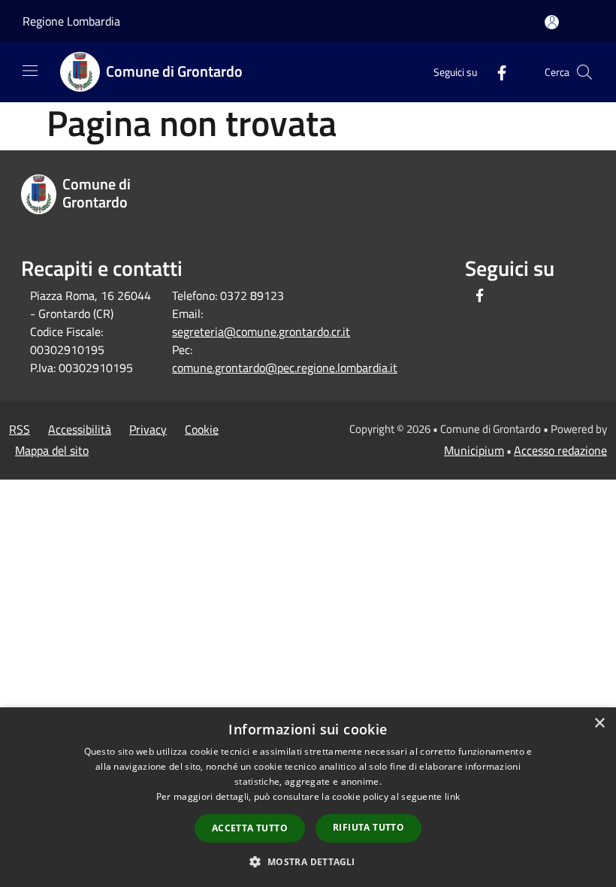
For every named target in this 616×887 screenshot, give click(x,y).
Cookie (202, 429)
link (452, 796)
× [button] (599, 723)
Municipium (474, 450)
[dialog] (308, 797)
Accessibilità (79, 429)
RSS (19, 429)
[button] (308, 861)
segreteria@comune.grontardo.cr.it (261, 331)
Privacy (148, 429)
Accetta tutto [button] (250, 828)
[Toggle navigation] (30, 71)
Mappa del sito (52, 450)
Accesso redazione (560, 450)
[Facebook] (496, 72)
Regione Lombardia (71, 21)
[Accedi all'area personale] (551, 22)
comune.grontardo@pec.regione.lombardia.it (284, 368)
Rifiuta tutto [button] (368, 827)
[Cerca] (584, 72)
